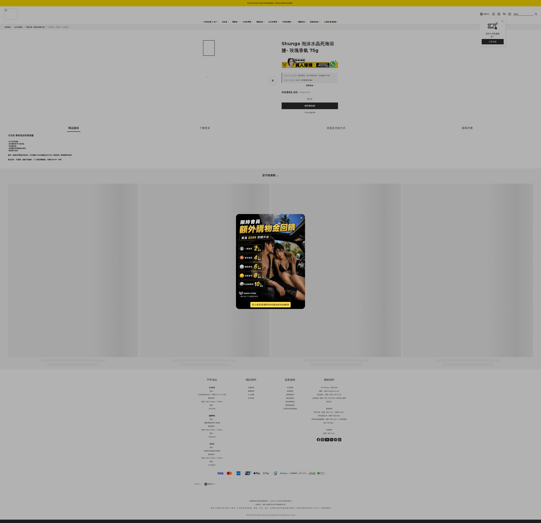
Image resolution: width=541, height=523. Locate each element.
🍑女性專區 (272, 22)
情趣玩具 (259, 22)
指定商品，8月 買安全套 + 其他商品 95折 (307, 75)
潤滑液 (234, 22)
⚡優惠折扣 (300, 22)
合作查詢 (251, 398)
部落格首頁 (314, 22)
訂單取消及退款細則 (290, 409)
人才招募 (251, 395)
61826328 (334, 388)
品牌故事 (251, 388)
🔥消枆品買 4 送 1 (210, 22)
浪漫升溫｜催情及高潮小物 (35, 27)
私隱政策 (290, 391)
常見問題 (290, 388)
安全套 (224, 22)
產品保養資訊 (290, 402)
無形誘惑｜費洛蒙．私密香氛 (58, 27)
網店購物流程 (290, 405)
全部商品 (8, 27)
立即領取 (493, 41)
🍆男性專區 (246, 22)
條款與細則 (290, 398)
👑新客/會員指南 (330, 22)
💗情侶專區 (286, 22)
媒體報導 (251, 391)
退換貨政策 (290, 395)
